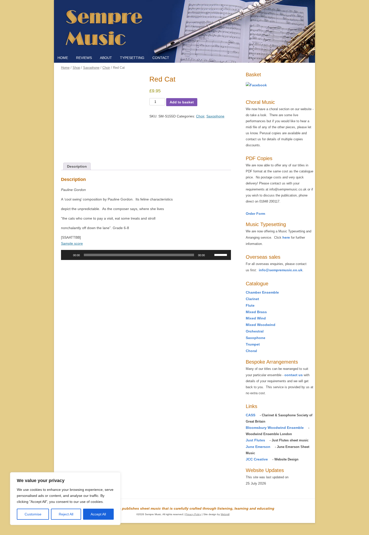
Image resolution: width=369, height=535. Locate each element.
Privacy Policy (193, 514)
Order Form (255, 214)
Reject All (66, 514)
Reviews (84, 58)
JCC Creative (257, 459)
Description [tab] (77, 166)
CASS (250, 415)
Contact (160, 58)
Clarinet (252, 299)
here (286, 237)
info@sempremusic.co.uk (280, 270)
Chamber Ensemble (262, 292)
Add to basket (182, 102)
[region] (65, 498)
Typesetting (132, 58)
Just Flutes (255, 440)
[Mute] (210, 254)
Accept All (98, 514)
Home (62, 58)
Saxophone (91, 68)
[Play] (67, 254)
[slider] (221, 254)
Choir (106, 68)
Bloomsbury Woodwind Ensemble (275, 428)
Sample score (72, 243)
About (106, 58)
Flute (250, 305)
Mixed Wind (256, 318)
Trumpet (253, 344)
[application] (146, 255)
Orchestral (255, 331)
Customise (33, 514)
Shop (76, 68)
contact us (293, 375)
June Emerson (258, 447)
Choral (251, 351)
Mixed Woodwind (260, 325)
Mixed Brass (256, 312)
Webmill (225, 514)
